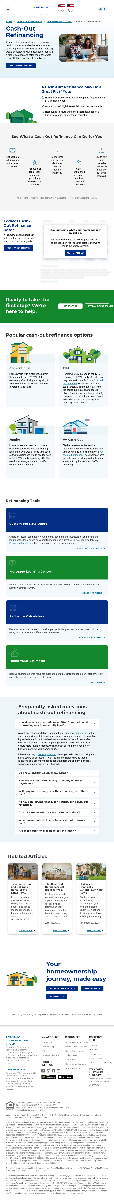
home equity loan (47, 754)
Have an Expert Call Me (98, 306)
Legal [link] (8, 1115)
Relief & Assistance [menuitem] (50, 1055)
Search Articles (92, 593)
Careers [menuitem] (93, 1045)
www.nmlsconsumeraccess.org (29, 1110)
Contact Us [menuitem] (46, 1042)
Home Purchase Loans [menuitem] (76, 1047)
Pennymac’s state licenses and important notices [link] (26, 1140)
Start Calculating (91, 638)
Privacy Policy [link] (20, 1115)
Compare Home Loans (29, 22)
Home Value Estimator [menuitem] (76, 1064)
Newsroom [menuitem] (94, 1054)
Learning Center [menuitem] (73, 1068)
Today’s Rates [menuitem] (71, 1055)
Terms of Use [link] (35, 1115)
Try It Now (96, 682)
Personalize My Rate (90, 548)
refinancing (81, 733)
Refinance (56, 996)
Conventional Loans (59, 22)
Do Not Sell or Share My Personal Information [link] (71, 1115)
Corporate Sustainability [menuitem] (100, 1062)
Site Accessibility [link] (39, 1117)
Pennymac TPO (16, 1069)
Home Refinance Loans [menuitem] (76, 1042)
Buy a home (91, 988)
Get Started (75, 253)
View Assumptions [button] (50, 266)
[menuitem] (44, 9)
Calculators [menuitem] (70, 1059)
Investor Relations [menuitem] (97, 1058)
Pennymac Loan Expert (21, 543)
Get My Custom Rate (49, 281)
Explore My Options (21, 66)
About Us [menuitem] (93, 1050)
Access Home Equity (61, 988)
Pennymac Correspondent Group (17, 1040)
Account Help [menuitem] (48, 1047)
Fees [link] (46, 1115)
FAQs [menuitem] (43, 1051)
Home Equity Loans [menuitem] (74, 1051)
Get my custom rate (18, 248)
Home (9, 22)
